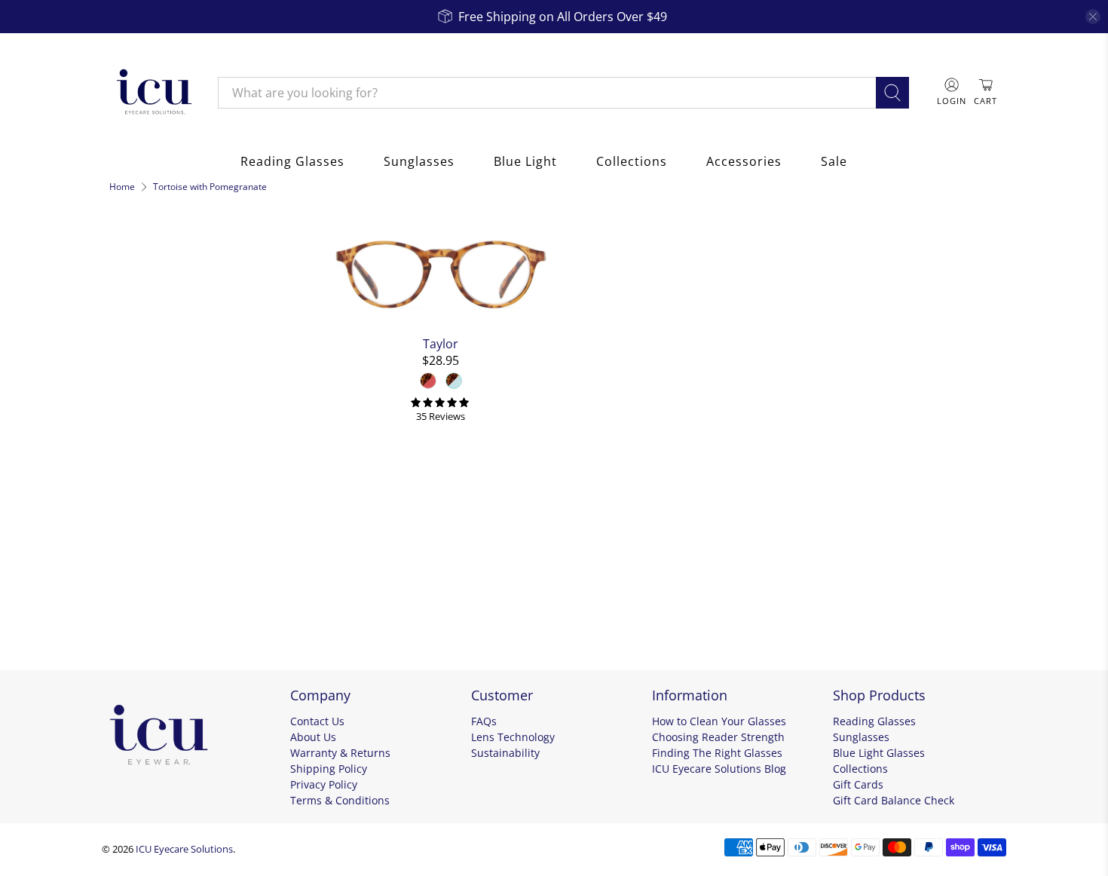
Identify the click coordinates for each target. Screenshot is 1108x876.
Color (129, 342)
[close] (1092, 16)
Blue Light (525, 161)
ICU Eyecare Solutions (184, 849)
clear (303, 597)
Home (122, 186)
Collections (631, 161)
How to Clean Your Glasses (719, 721)
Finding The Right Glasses (717, 753)
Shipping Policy (328, 768)
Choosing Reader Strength (718, 737)
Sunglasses (419, 161)
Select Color (152, 374)
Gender (136, 478)
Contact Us (317, 721)
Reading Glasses (292, 161)
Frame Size (149, 559)
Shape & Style (158, 519)
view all (291, 230)
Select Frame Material (175, 442)
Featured (145, 306)
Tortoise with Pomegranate (210, 186)
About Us (313, 737)
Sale (834, 161)
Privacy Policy (323, 784)
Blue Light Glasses (879, 753)
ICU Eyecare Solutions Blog (719, 768)
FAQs (484, 721)
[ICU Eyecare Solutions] (152, 92)
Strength (141, 600)
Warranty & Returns (340, 753)
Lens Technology (513, 737)
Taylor (440, 343)
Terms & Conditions (340, 800)
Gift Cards (858, 784)
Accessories (744, 161)
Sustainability (505, 753)
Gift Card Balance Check (893, 800)
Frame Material (165, 410)
